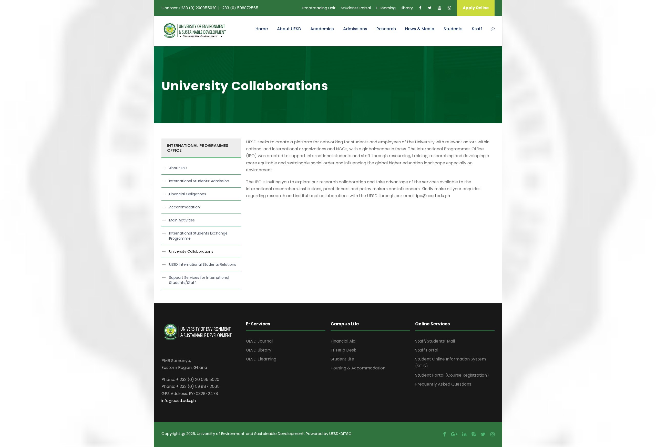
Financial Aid (343, 341)
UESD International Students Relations (202, 264)
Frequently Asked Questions (443, 384)
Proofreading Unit (319, 7)
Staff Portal (426, 350)
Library (407, 7)
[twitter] (430, 7)
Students (453, 29)
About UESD (289, 29)
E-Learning (386, 7)
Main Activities (182, 220)
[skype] (473, 434)
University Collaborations (191, 251)
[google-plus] (454, 434)
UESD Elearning (261, 359)
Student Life (342, 359)
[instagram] (449, 7)
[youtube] (439, 7)
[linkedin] (464, 434)
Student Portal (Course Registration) (452, 375)
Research (386, 29)
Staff (477, 29)
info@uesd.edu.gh (178, 400)
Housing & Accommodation (358, 368)
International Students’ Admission (199, 181)
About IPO (178, 168)
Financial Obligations (187, 194)
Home (261, 29)
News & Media (419, 29)
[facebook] (420, 7)
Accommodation (184, 207)
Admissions (355, 29)
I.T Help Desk (343, 350)
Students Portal (356, 7)
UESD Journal (259, 341)
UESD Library (258, 350)
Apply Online (476, 7)
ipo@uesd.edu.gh (433, 196)
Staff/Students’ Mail (435, 341)
